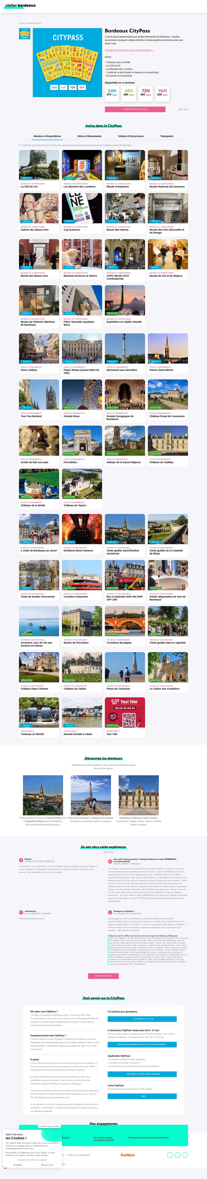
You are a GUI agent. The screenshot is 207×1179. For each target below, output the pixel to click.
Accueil (22, 23)
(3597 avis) (183, 109)
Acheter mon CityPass (135, 109)
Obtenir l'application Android (143, 1074)
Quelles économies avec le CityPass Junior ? (142, 1044)
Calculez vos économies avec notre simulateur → (129, 50)
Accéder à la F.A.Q (143, 1019)
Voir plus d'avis (103, 976)
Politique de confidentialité (78, 1155)
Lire (143, 1096)
